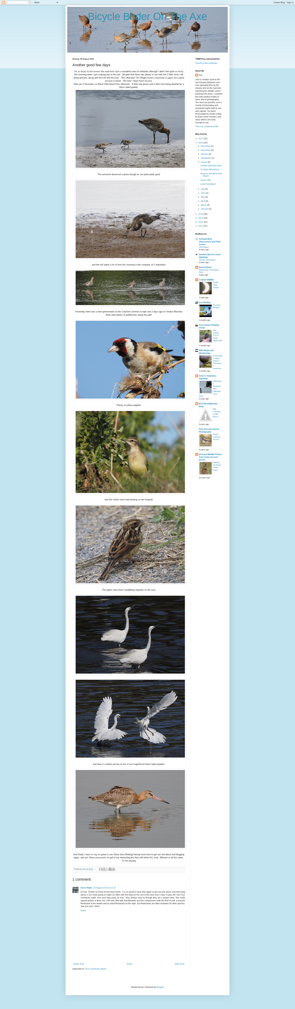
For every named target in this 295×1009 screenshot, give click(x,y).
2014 (201, 218)
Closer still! (205, 180)
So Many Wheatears (209, 169)
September (206, 158)
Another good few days (211, 165)
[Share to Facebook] (110, 869)
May (203, 197)
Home (129, 964)
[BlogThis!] (104, 869)
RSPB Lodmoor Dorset (216, 437)
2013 (201, 222)
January (205, 209)
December (206, 146)
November (206, 150)
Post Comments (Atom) (95, 969)
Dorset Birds (205, 267)
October (205, 154)
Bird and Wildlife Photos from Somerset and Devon (210, 457)
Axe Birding (204, 302)
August (204, 162)
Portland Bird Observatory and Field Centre (209, 242)
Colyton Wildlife (206, 280)
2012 (201, 226)
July (203, 189)
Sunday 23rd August (207, 260)
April (203, 201)
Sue (200, 75)
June (203, 193)
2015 (201, 214)
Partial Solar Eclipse (216, 284)
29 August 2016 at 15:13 (104, 888)
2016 (201, 143)
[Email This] (100, 869)
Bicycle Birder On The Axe (147, 16)
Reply (83, 910)
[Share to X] (107, 869)
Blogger (160, 987)
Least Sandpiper (208, 184)
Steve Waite (86, 888)
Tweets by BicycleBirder (206, 63)
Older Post (179, 964)
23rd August (204, 247)
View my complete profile (207, 126)
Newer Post (78, 964)
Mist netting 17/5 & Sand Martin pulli (217, 335)
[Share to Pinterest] (113, 869)
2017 (201, 138)
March (204, 205)
